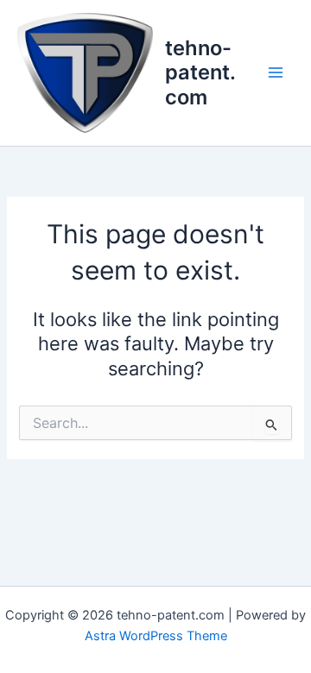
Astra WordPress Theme (156, 636)
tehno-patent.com (200, 72)
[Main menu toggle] (275, 72)
